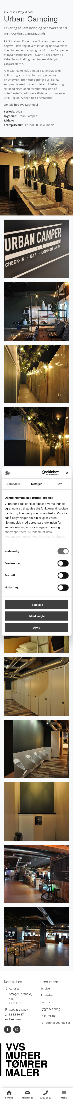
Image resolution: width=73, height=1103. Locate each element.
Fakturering (47, 1016)
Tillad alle (36, 604)
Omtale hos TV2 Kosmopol (21, 104)
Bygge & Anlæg (50, 1009)
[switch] (63, 563)
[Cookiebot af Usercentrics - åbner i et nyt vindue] (43, 473)
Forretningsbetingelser (55, 1022)
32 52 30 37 (16, 1014)
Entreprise (47, 1002)
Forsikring (46, 995)
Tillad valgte (36, 616)
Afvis (36, 627)
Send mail (15, 1019)
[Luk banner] (67, 473)
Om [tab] (59, 483)
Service (45, 988)
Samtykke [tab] (13, 483)
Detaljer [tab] (36, 483)
